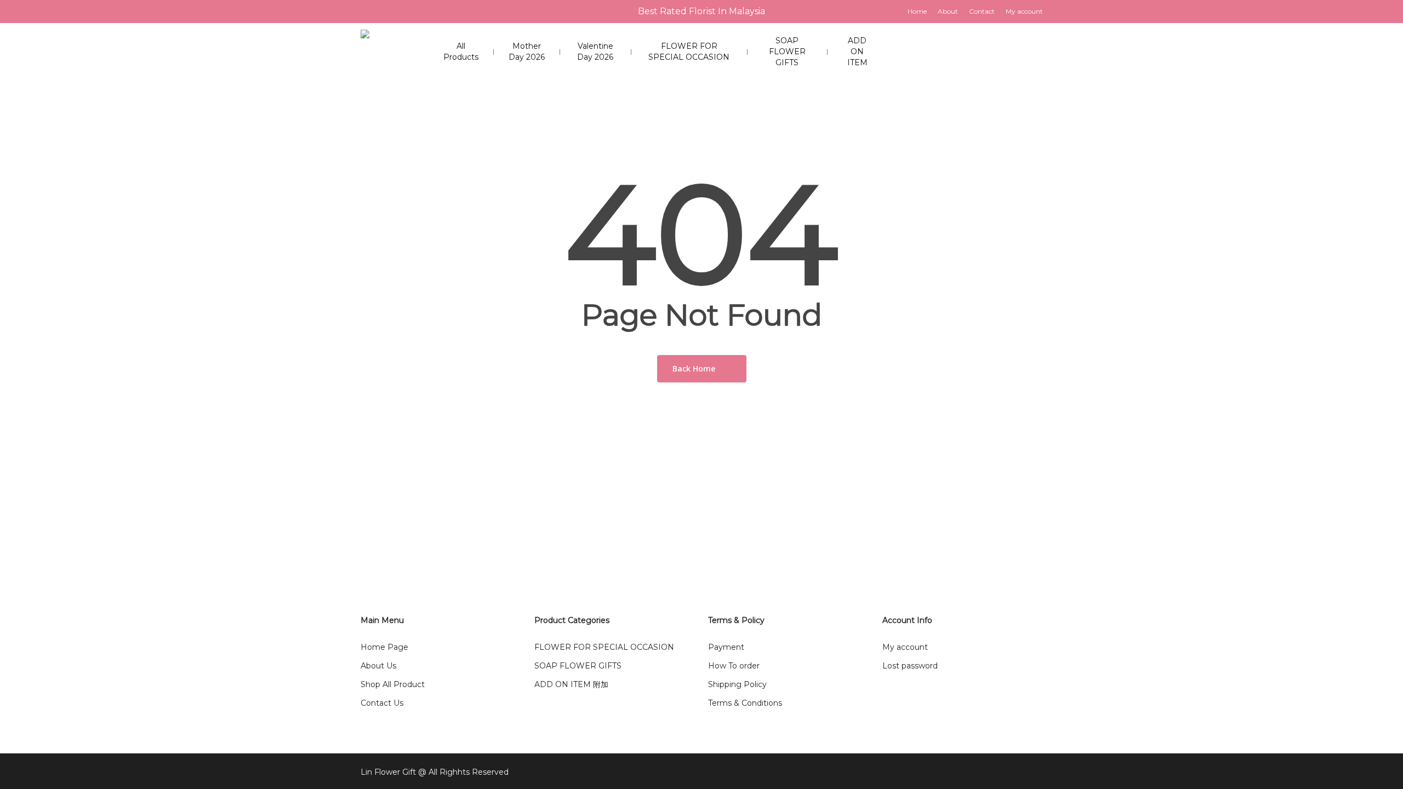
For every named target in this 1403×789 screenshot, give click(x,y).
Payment (726, 647)
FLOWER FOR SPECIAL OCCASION (604, 647)
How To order (734, 666)
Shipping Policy (737, 684)
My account (905, 647)
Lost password (910, 666)
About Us (378, 666)
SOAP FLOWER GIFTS (577, 666)
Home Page (384, 647)
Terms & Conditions (745, 703)
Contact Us (382, 703)
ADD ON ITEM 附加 (571, 684)
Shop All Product (393, 684)
